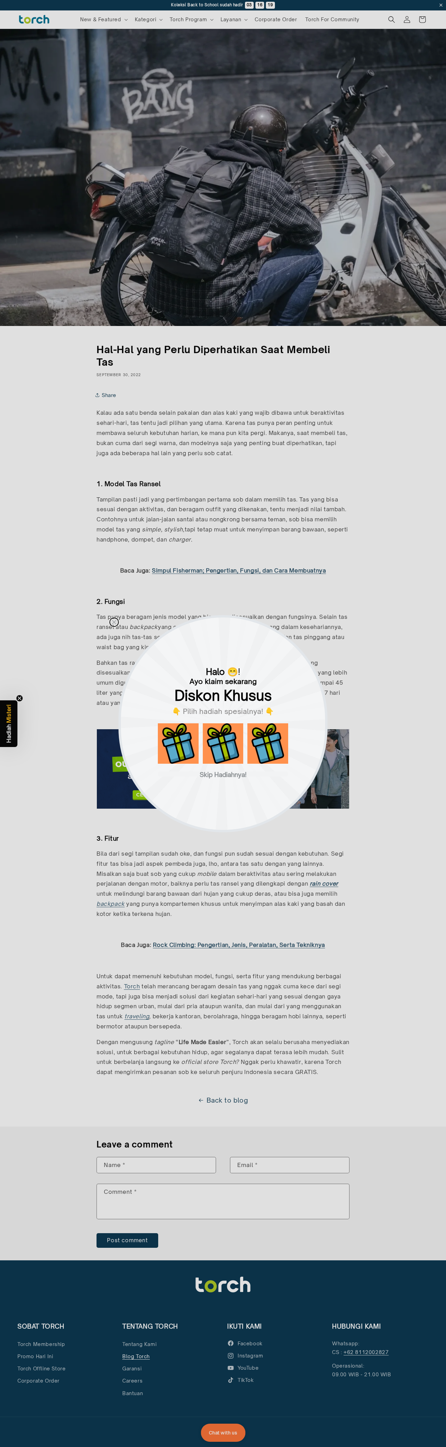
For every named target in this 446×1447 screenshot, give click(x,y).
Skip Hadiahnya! (223, 774)
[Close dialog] (114, 622)
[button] (178, 743)
